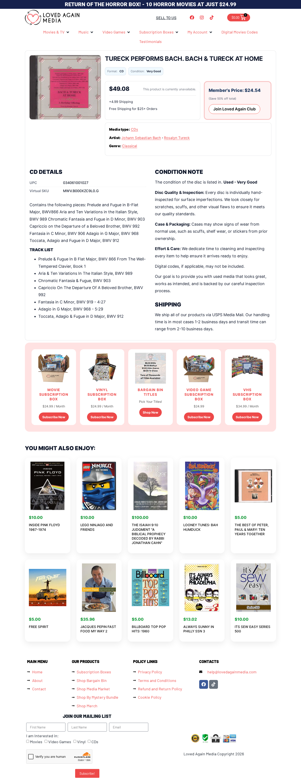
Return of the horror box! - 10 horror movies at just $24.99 (150, 4)
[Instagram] (201, 17)
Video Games (59, 741)
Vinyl (81, 741)
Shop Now (150, 412)
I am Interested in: (42, 736)
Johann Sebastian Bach (141, 138)
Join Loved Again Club (234, 109)
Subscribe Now (53, 417)
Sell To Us (166, 17)
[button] (56, 32)
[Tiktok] (211, 17)
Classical (129, 146)
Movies (36, 741)
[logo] (52, 17)
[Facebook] (192, 17)
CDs (134, 129)
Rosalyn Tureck (177, 138)
